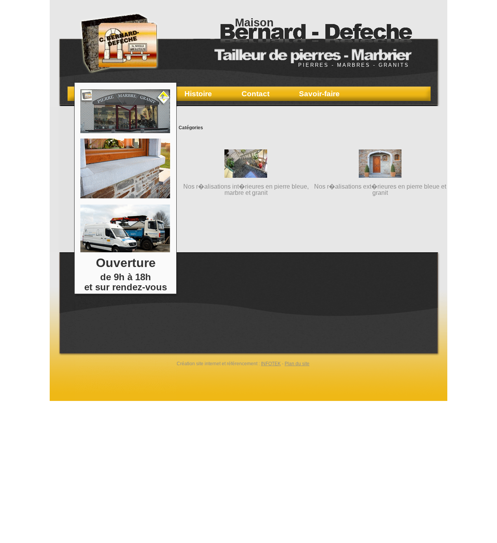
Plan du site (297, 363)
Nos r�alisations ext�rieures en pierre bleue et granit (380, 189)
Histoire (198, 94)
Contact (255, 94)
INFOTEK (271, 363)
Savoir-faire (319, 94)
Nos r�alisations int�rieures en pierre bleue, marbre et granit (246, 189)
